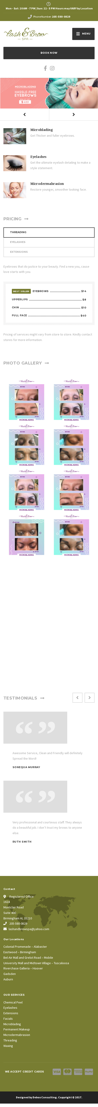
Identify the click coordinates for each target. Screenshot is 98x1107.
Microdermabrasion (47, 184)
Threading (10, 1040)
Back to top (49, 1084)
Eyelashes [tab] (18, 242)
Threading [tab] (18, 232)
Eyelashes (38, 157)
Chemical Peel (13, 1002)
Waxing (8, 1046)
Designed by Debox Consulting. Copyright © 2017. (49, 1097)
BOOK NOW (49, 52)
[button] (24, 115)
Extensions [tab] (19, 251)
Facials (8, 1019)
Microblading (41, 130)
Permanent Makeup (16, 1029)
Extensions (10, 1013)
